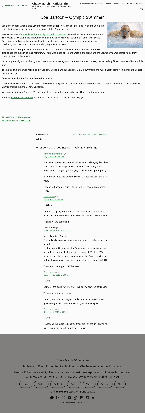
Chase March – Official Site (50, 3)
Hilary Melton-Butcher (53, 154)
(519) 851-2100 (66, 391)
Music (5, 120)
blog (75, 134)
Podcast (58, 384)
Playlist (11, 120)
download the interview (22, 97)
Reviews (105, 384)
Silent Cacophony (100, 134)
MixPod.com (25, 120)
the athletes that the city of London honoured (43, 34)
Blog (80, 134)
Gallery (74, 384)
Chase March (49, 196)
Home (26, 384)
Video (89, 384)
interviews (87, 134)
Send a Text (87, 391)
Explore (41, 384)
